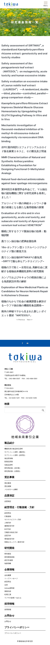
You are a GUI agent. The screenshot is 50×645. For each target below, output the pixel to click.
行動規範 (7, 516)
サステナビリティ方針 (12, 519)
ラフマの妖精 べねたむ (13, 598)
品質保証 (7, 501)
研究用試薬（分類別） (12, 471)
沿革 (6, 585)
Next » (29, 320)
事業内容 (7, 591)
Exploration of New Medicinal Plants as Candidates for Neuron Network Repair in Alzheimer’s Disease (24, 291)
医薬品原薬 (8, 462)
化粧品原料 (8, 465)
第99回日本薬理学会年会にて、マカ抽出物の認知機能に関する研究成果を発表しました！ (24, 193)
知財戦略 (7, 563)
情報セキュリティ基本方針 (14, 542)
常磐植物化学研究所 (25, 641)
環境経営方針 (9, 539)
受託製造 (7, 483)
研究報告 (7, 554)
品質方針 (7, 536)
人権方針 (7, 523)
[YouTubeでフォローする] (27, 343)
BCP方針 (7, 529)
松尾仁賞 (7, 594)
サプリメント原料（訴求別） (15, 455)
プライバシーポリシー (12, 633)
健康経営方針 (9, 526)
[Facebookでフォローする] (22, 343)
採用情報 (7, 609)
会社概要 (7, 575)
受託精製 (7, 486)
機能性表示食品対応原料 (13, 449)
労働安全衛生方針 (11, 532)
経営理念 (7, 513)
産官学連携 (8, 560)
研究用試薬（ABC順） (12, 468)
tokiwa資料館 (9, 588)
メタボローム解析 (11, 489)
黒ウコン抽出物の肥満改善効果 (18, 241)
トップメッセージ (11, 578)
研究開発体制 (9, 557)
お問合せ (7, 621)
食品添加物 (8, 458)
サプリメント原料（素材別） (15, 452)
